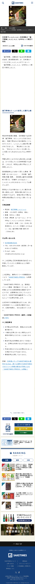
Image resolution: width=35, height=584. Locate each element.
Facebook (19, 572)
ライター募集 (10, 566)
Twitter (16, 572)
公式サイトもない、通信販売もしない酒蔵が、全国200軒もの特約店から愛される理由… (24, 467)
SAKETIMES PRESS (17, 277)
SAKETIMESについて (10, 561)
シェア (8, 51)
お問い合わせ (10, 563)
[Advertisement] (17, 89)
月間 (28, 460)
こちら (6, 317)
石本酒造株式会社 (11, 243)
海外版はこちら (10, 568)
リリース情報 (11, 45)
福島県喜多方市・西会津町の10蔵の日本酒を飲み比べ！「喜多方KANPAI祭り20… (24, 505)
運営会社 (24, 561)
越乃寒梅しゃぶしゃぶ (18, 209)
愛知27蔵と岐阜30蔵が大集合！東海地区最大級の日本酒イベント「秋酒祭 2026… (24, 476)
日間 (6, 460)
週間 (17, 460)
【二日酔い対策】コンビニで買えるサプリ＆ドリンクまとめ (24, 494)
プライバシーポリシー (25, 563)
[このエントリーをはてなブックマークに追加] (28, 51)
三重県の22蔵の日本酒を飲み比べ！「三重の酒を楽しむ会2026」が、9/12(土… (24, 485)
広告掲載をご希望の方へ (24, 566)
